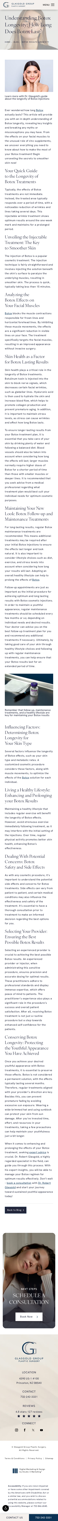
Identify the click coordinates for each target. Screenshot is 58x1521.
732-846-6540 (40, 1506)
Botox (39, 110)
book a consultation (19, 1183)
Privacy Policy (35, 1459)
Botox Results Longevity (35, 42)
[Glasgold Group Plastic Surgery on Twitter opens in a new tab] (33, 1430)
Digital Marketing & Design (32, 1470)
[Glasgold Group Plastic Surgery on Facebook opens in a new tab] (25, 1430)
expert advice (37, 1152)
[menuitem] (16, 1430)
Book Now (26, 1317)
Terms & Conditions (15, 1459)
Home (7, 42)
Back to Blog (14, 1210)
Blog (16, 42)
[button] (5, 1508)
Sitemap (49, 1459)
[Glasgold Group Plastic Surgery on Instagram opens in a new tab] (16, 1430)
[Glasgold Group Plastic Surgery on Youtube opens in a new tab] (41, 1430)
